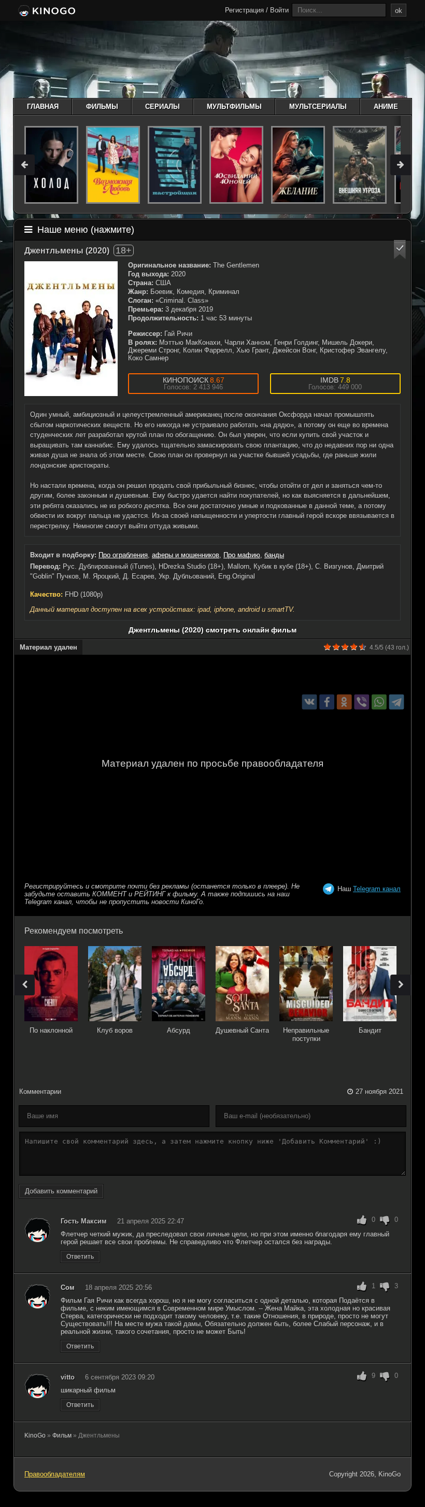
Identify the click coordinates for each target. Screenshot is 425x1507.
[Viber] (361, 701)
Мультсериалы (318, 106)
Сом (68, 1287)
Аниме (386, 106)
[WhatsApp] (379, 701)
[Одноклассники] (344, 701)
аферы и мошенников (185, 555)
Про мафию (241, 555)
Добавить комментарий (61, 1191)
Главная (43, 106)
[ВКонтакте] (309, 701)
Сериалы (162, 106)
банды (274, 555)
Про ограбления (123, 555)
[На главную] (46, 11)
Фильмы (102, 106)
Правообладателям (54, 1474)
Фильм (62, 1435)
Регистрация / (246, 10)
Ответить (80, 1256)
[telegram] (396, 701)
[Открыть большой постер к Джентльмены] (71, 328)
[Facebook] (326, 701)
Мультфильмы (234, 106)
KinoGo (35, 1435)
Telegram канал (377, 889)
